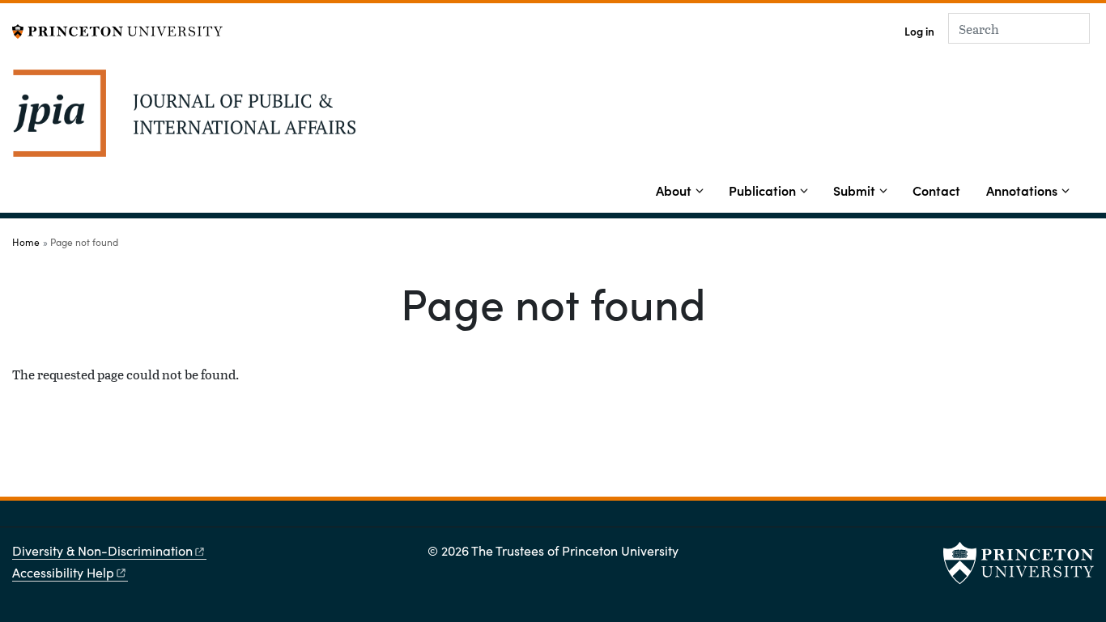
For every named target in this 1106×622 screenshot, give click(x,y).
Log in (919, 31)
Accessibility (63, 572)
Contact (936, 190)
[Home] (184, 119)
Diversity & (102, 550)
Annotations (1021, 190)
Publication (762, 190)
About (673, 190)
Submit (854, 190)
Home (26, 241)
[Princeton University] (117, 29)
